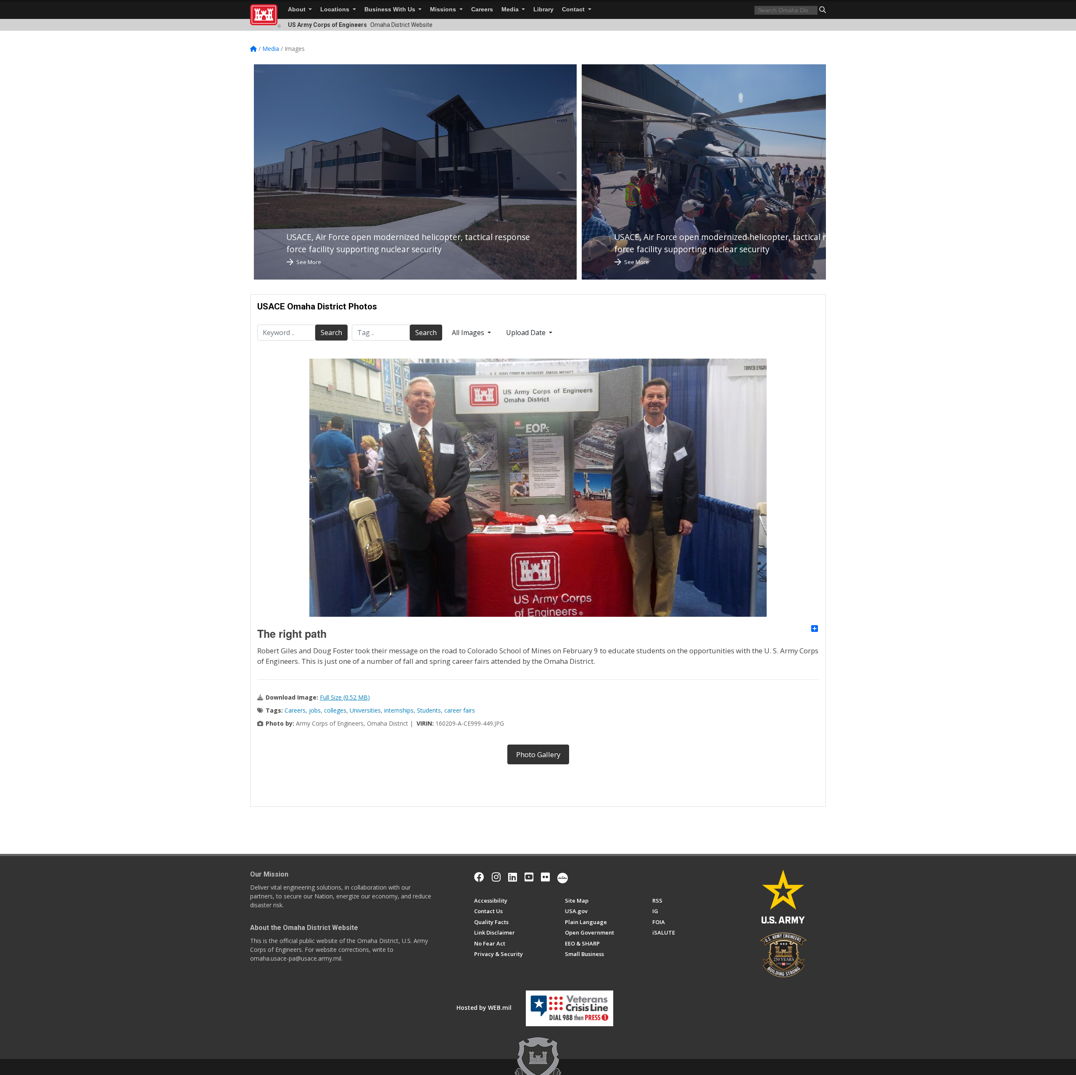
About (297, 9)
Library (543, 9)
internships (399, 710)
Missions (444, 9)
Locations (335, 9)
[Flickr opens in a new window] (545, 877)
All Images (469, 332)
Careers (482, 9)
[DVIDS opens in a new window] (562, 877)
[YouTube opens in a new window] (529, 877)
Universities (365, 710)
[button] (822, 9)
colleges (335, 710)
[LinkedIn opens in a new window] (512, 877)
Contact (574, 9)
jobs (315, 710)
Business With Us (390, 9)
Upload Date (526, 332)
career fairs (459, 710)
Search (331, 332)
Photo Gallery (538, 754)
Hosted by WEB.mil (484, 1008)
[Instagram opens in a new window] (496, 877)
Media (510, 9)
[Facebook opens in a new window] (479, 877)
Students (429, 710)
